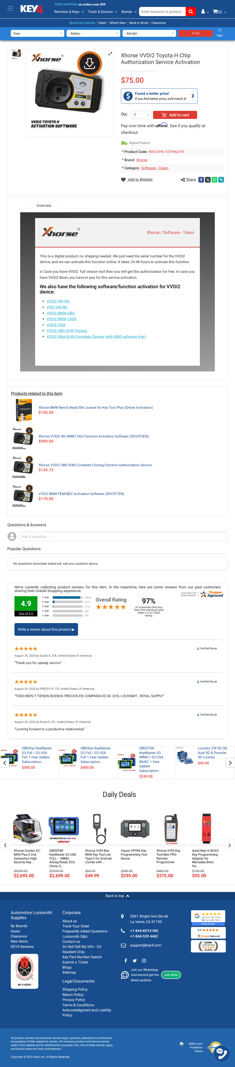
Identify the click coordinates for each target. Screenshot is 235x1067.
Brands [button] (127, 12)
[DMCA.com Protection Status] (191, 1047)
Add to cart (179, 114)
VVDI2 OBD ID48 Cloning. (67, 330)
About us (69, 921)
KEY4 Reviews (22, 946)
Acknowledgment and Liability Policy (86, 1012)
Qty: (124, 114)
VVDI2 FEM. (56, 325)
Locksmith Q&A (74, 936)
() (219, 12)
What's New (117, 23)
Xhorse (141, 160)
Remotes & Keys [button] (66, 12)
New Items (19, 941)
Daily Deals (119, 794)
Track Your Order (75, 926)
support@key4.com (145, 945)
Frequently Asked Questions (84, 931)
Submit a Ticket (75, 962)
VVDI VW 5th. (57, 307)
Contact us (71, 941)
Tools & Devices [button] (100, 12)
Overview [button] (43, 205)
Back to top (115, 896)
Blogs (67, 967)
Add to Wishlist (139, 179)
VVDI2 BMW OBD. (61, 313)
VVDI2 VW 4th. (58, 301)
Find (195, 33)
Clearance (158, 23)
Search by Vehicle (82, 23)
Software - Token (154, 168)
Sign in (203, 11)
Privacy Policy (73, 1000)
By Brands (19, 926)
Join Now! (171, 975)
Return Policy (73, 994)
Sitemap (69, 972)
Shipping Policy (75, 989)
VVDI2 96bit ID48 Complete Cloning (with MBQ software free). (96, 336)
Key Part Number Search (82, 957)
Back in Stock (138, 23)
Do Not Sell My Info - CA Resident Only (81, 949)
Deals (102, 23)
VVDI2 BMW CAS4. (62, 319)
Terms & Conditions (78, 1005)
